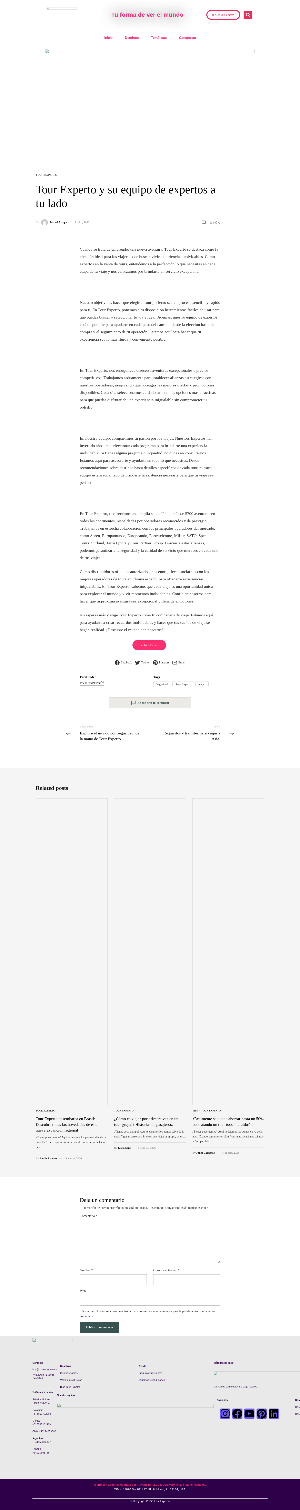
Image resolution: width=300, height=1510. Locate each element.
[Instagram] (225, 1414)
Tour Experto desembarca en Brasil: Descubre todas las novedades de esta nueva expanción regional (67, 1124)
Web (83, 1291)
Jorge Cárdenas (205, 1152)
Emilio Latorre (48, 1158)
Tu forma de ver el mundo (147, 14)
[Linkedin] (274, 1414)
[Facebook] (237, 1414)
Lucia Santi (124, 1147)
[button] (248, 15)
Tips (195, 1110)
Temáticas (159, 37)
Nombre (86, 1270)
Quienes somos (69, 1373)
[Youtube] (249, 1414)
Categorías (187, 37)
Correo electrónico (166, 1270)
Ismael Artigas (58, 222)
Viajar (202, 684)
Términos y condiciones (152, 1380)
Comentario (88, 1216)
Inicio (108, 37)
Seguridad (162, 684)
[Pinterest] (262, 1414)
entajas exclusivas (72, 1380)
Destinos (132, 37)
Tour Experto (46, 174)
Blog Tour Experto (70, 1387)
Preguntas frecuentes (150, 1373)
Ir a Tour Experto (149, 645)
